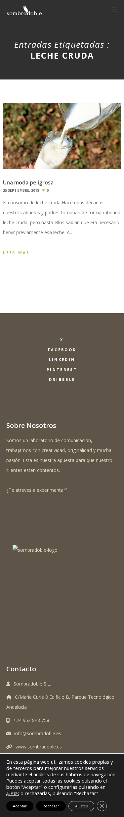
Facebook (62, 349)
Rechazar (51, 805)
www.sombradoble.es (39, 746)
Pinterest (62, 369)
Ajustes (81, 805)
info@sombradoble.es (37, 733)
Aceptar (20, 805)
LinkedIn (62, 359)
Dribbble (62, 379)
